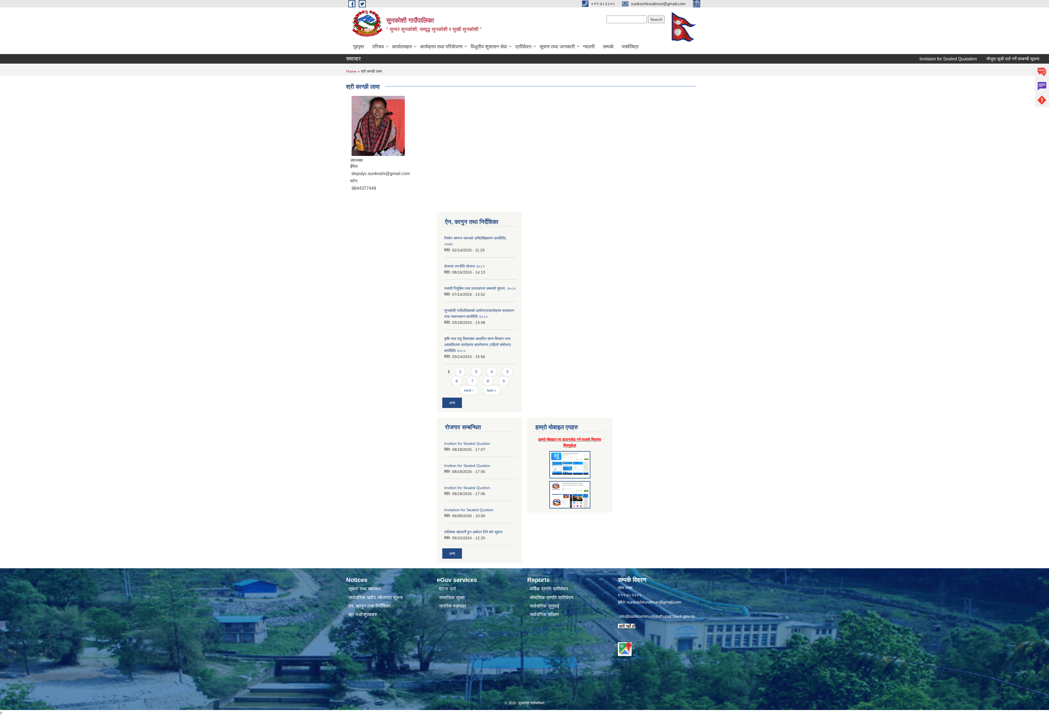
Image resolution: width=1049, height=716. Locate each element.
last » (491, 390)
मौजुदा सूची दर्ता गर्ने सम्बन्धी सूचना (979, 59)
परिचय (378, 46)
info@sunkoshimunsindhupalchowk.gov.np (657, 616)
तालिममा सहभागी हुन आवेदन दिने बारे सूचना (473, 532)
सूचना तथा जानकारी (557, 46)
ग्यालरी (589, 46)
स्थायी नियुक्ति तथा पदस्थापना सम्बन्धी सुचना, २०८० (480, 288)
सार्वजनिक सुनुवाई (544, 606)
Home (351, 71)
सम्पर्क (608, 46)
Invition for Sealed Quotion (467, 443)
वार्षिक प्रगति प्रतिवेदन (549, 588)
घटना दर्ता (447, 588)
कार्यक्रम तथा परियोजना (441, 46)
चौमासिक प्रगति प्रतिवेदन (551, 597)
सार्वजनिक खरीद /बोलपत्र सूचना (376, 597)
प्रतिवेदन (523, 46)
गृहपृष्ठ (358, 46)
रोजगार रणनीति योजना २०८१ (464, 266)
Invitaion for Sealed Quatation (915, 59)
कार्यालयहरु (402, 46)
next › (469, 390)
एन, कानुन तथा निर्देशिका (370, 606)
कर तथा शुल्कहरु (363, 614)
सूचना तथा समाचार (365, 588)
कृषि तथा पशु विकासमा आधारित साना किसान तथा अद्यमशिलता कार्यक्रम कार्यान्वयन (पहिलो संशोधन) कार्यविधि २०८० (477, 344)
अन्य (452, 403)
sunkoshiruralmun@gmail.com (654, 602)
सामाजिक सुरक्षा (452, 597)
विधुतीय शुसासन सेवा (489, 46)
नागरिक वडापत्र (452, 606)
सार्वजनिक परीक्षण (544, 614)
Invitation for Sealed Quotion (468, 510)
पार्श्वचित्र (630, 46)
